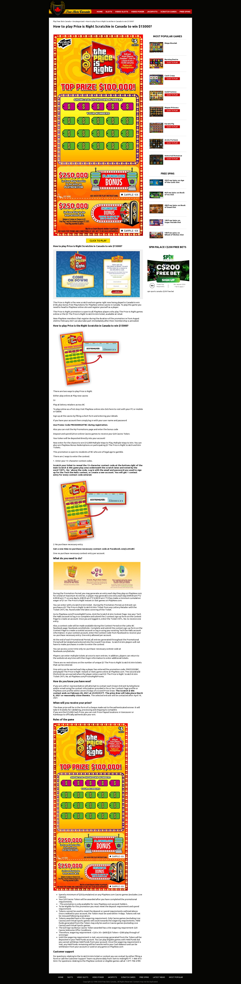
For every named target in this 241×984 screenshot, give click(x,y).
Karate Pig (169, 124)
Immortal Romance (173, 156)
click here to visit (112, 409)
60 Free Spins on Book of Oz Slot (175, 194)
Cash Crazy (170, 76)
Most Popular (176, 977)
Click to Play (98, 240)
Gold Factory (170, 92)
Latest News (159, 977)
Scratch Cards (169, 11)
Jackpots (152, 11)
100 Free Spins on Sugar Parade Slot (173, 221)
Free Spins (185, 11)
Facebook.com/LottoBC (122, 549)
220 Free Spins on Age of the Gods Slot (174, 181)
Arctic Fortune (171, 140)
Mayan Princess (172, 107)
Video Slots (121, 11)
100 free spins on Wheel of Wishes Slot (174, 234)
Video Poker (137, 11)
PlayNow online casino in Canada (104, 305)
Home (100, 11)
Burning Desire (171, 59)
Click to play (172, 62)
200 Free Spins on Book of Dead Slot (175, 206)
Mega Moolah (171, 43)
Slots (109, 11)
